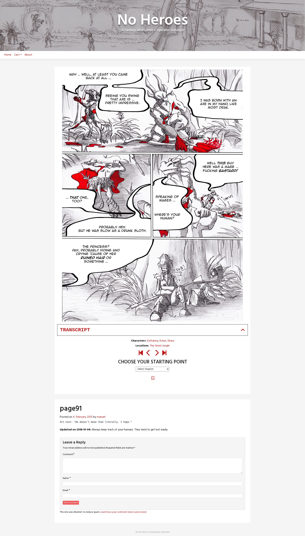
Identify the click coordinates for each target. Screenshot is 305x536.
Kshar (163, 341)
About (28, 55)
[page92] (157, 353)
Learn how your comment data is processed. (123, 512)
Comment (68, 454)
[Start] (141, 353)
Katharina (152, 341)
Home (7, 55)
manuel (101, 417)
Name (66, 478)
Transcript (75, 330)
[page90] (148, 353)
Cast (17, 55)
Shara (171, 341)
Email (65, 490)
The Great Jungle (160, 345)
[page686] (164, 353)
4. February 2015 (82, 417)
